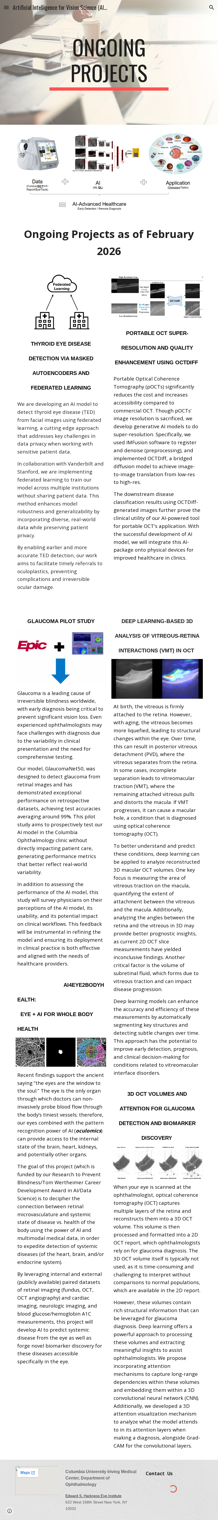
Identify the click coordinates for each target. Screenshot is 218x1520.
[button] (6, 7)
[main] (109, 62)
